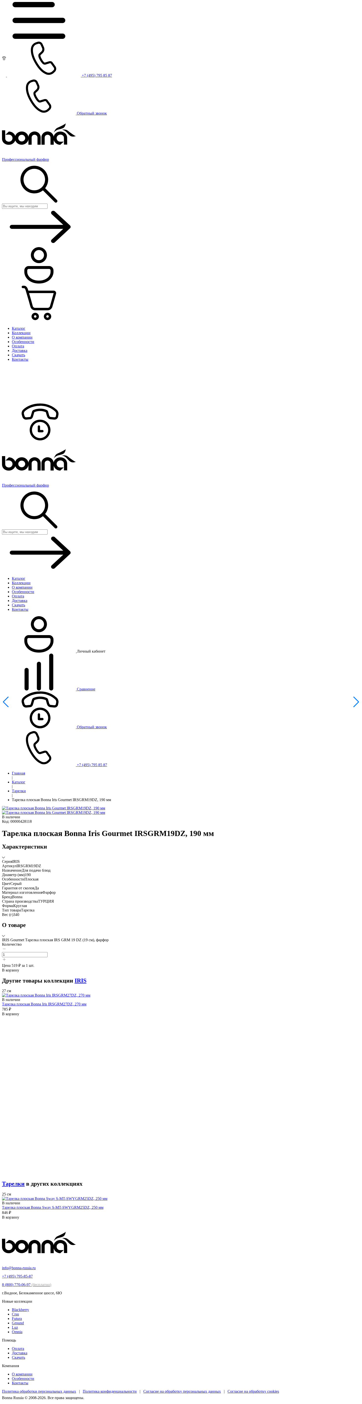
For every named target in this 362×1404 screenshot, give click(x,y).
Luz (15, 1327)
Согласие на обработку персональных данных (182, 1391)
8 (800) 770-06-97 (26, 1285)
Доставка (19, 1353)
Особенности (23, 1378)
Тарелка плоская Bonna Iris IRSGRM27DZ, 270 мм (44, 1004)
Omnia (17, 1332)
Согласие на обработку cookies (253, 1391)
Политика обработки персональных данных (39, 1391)
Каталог (18, 782)
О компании (22, 1374)
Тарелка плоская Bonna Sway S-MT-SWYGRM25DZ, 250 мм (52, 1207)
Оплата (18, 1348)
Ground (18, 1323)
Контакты (20, 1383)
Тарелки (19, 791)
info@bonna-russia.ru (19, 1268)
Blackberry (20, 1310)
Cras (15, 1314)
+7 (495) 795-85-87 (17, 1276)
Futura (17, 1318)
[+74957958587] (39, 439)
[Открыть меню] (39, 37)
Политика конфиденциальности (110, 1391)
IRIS (80, 980)
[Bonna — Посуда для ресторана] (39, 1259)
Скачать (18, 1357)
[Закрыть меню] (39, 401)
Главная (18, 773)
